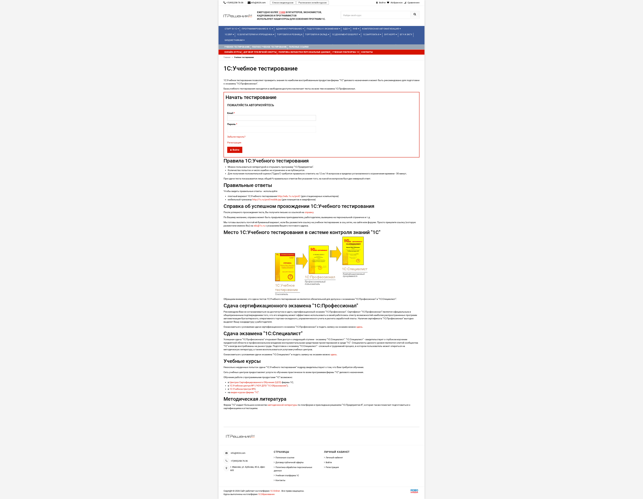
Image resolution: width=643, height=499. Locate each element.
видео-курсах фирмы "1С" (245, 392)
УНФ (355, 28)
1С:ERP (229, 34)
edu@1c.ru (259, 225)
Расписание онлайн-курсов (313, 3)
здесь (359, 326)
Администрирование (289, 28)
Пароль (232, 124)
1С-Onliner (275, 491)
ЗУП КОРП (390, 34)
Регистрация (234, 142)
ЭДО (345, 28)
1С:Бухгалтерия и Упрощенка (255, 34)
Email (231, 113)
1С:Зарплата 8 (371, 34)
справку (309, 212)
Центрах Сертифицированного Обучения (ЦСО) (255, 382)
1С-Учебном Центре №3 (242, 389)
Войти (329, 462)
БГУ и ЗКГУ (406, 34)
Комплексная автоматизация (381, 28)
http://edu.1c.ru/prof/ (289, 196)
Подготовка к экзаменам (323, 28)
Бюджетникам (234, 40)
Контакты (280, 480)
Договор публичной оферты (289, 462)
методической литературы (282, 405)
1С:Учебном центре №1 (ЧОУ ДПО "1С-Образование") (259, 385)
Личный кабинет (334, 457)
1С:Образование (266, 494)
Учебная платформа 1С (287, 475)
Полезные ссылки (284, 457)
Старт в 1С (231, 28)
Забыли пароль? (236, 136)
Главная (228, 57)
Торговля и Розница (289, 34)
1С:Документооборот (345, 34)
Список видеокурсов (282, 3)
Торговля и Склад (316, 34)
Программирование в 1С (257, 28)
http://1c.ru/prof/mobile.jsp (266, 199)
